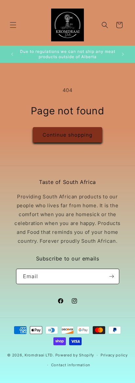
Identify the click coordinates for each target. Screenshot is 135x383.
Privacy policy (114, 355)
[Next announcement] (123, 54)
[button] (13, 25)
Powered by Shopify (74, 355)
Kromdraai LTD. (39, 355)
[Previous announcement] (12, 54)
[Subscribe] (112, 276)
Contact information (70, 365)
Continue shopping (67, 135)
